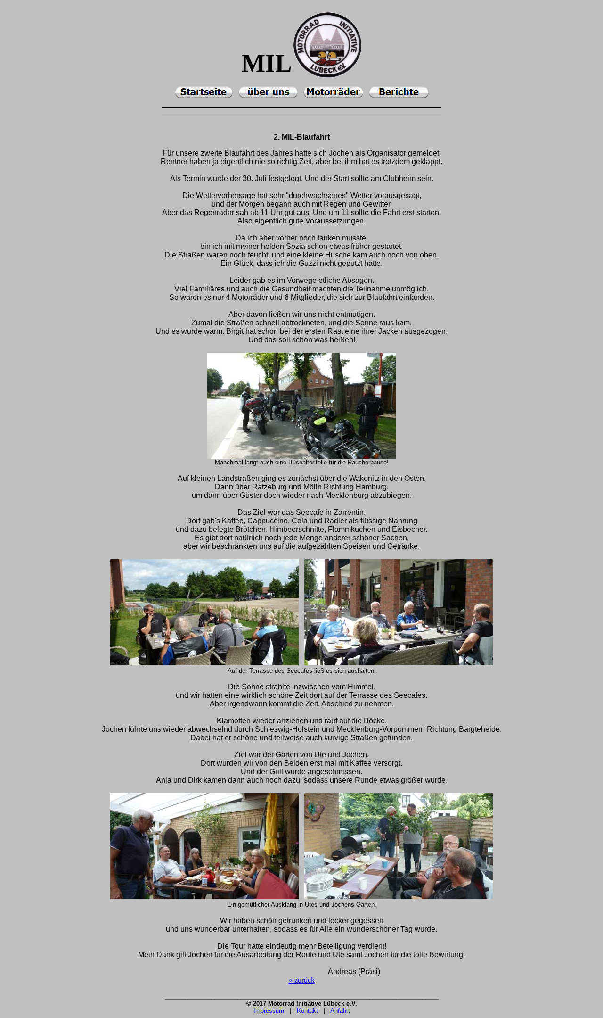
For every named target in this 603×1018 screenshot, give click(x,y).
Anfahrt (340, 1010)
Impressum (268, 1010)
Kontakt (307, 1010)
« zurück (302, 980)
